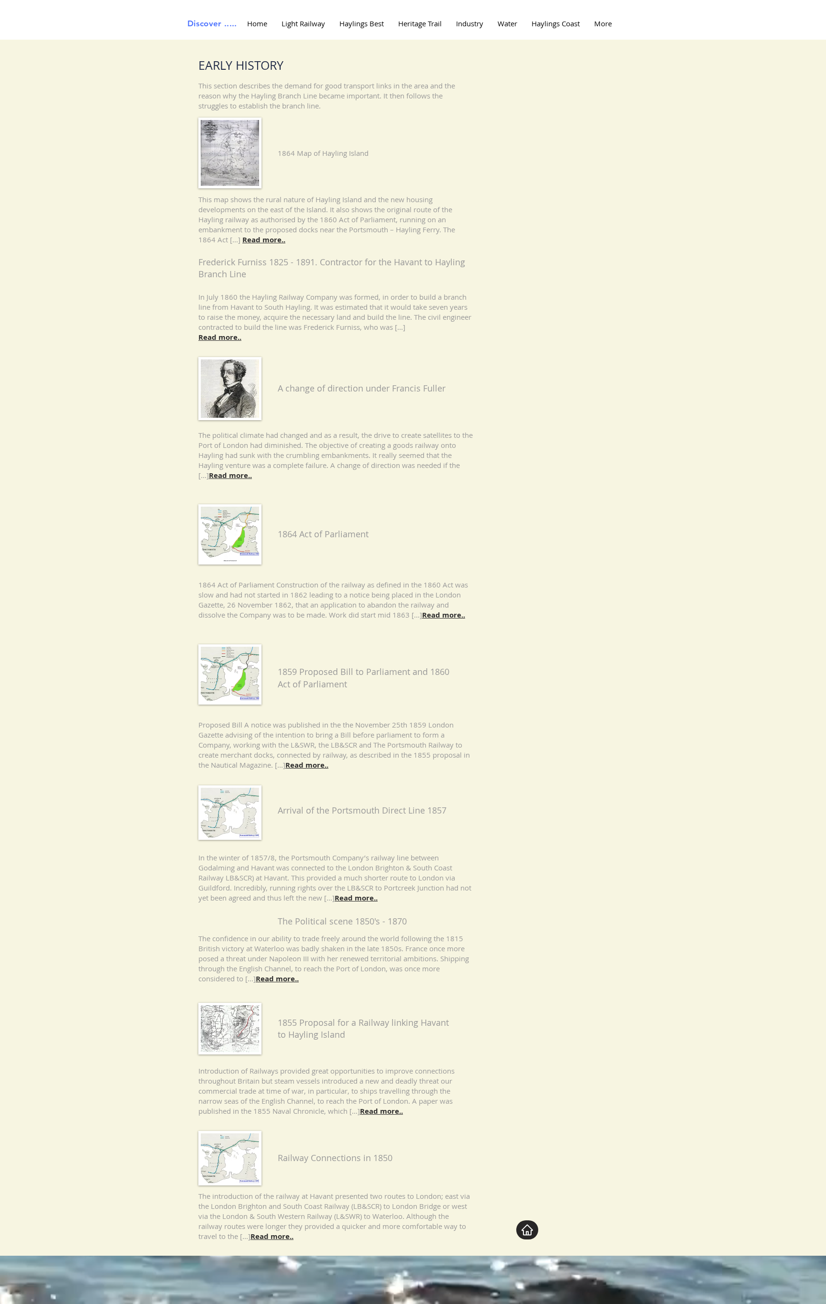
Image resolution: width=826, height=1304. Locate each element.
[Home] (527, 1229)
